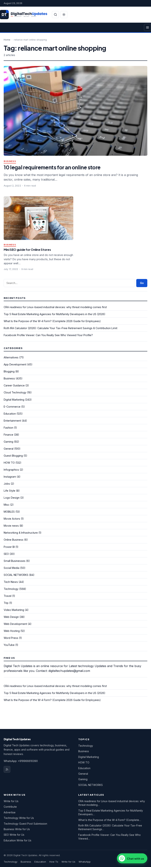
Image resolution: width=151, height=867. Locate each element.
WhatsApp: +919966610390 (21, 761)
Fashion (8, 427)
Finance (8, 434)
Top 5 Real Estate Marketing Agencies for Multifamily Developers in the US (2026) (54, 314)
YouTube (9, 644)
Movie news (11, 525)
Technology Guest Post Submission (25, 823)
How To (53, 861)
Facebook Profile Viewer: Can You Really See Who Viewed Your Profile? (48, 335)
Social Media (11, 567)
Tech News (11, 581)
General (8, 448)
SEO (6, 553)
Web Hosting (12, 630)
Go (142, 283)
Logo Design (12, 497)
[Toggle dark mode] (63, 14)
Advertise (9, 812)
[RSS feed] (7, 769)
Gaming (8, 441)
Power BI (9, 546)
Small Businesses (14, 560)
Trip (6, 602)
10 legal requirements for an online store (52, 167)
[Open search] (55, 14)
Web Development (15, 623)
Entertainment (12, 420)
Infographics (11, 469)
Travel (7, 595)
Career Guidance (14, 385)
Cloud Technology (15, 392)
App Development (15, 364)
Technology (11, 588)
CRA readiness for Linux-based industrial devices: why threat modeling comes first (55, 307)
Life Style (9, 490)
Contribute (10, 806)
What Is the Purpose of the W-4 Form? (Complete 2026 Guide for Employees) (52, 321)
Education (10, 413)
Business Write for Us (17, 829)
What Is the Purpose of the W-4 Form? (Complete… (109, 819)
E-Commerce (12, 406)
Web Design (11, 616)
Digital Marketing (14, 399)
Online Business (13, 539)
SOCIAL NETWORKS (16, 574)
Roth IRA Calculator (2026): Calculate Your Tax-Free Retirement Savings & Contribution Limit (60, 328)
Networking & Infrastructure (21, 532)
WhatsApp (85, 861)
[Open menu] (147, 27)
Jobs (7, 483)
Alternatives (11, 357)
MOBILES (9, 511)
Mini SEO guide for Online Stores (27, 250)
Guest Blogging (13, 455)
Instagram (10, 476)
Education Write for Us (17, 840)
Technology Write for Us (19, 817)
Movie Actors (12, 518)
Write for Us (11, 801)
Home (7, 39)
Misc (6, 504)
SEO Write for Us (14, 834)
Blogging (9, 371)
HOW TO (9, 462)
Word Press (11, 637)
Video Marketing (14, 609)
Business (10, 161)
